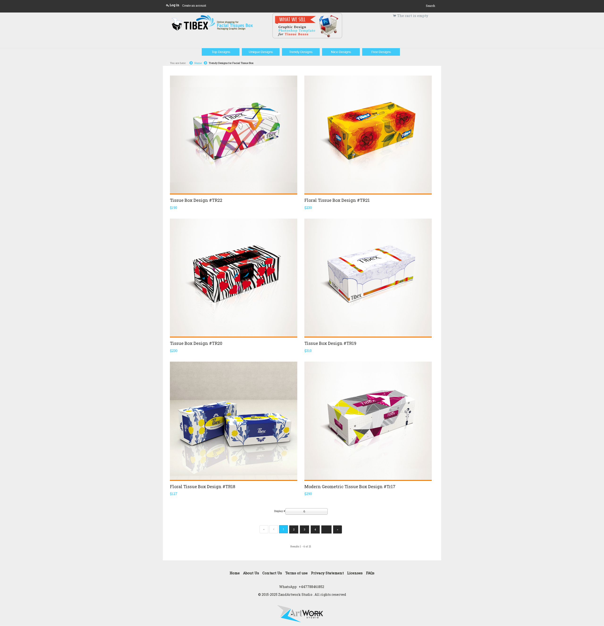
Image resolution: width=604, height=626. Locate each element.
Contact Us (272, 572)
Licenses (355, 572)
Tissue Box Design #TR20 (196, 343)
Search (430, 6)
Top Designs (220, 52)
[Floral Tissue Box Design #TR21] (368, 135)
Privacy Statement (327, 572)
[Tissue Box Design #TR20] (233, 278)
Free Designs (381, 52)
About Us (251, 572)
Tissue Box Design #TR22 (196, 200)
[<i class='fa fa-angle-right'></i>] (326, 529)
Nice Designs (341, 52)
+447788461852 (311, 586)
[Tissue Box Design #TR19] (368, 278)
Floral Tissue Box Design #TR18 (202, 486)
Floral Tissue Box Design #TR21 (337, 200)
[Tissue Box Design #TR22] (233, 135)
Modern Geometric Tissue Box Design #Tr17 (349, 486)
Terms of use (296, 572)
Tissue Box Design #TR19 (330, 343)
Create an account (194, 5)
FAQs (370, 572)
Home (198, 63)
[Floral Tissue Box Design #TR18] (233, 421)
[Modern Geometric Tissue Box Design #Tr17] (368, 421)
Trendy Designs (301, 52)
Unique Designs (261, 52)
